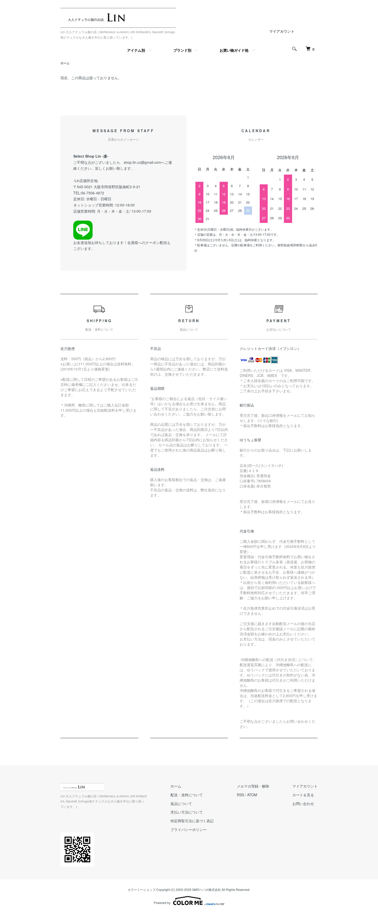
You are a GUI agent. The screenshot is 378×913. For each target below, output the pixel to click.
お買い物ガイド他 (234, 50)
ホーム (65, 63)
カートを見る (303, 794)
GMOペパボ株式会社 (206, 889)
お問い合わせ (303, 803)
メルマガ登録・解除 (253, 786)
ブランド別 (182, 50)
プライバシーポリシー (188, 829)
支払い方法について (186, 812)
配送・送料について (186, 794)
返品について (181, 803)
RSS (240, 794)
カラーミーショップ (142, 889)
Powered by (162, 902)
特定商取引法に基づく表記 (192, 820)
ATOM (252, 794)
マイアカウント (281, 31)
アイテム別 (136, 50)
